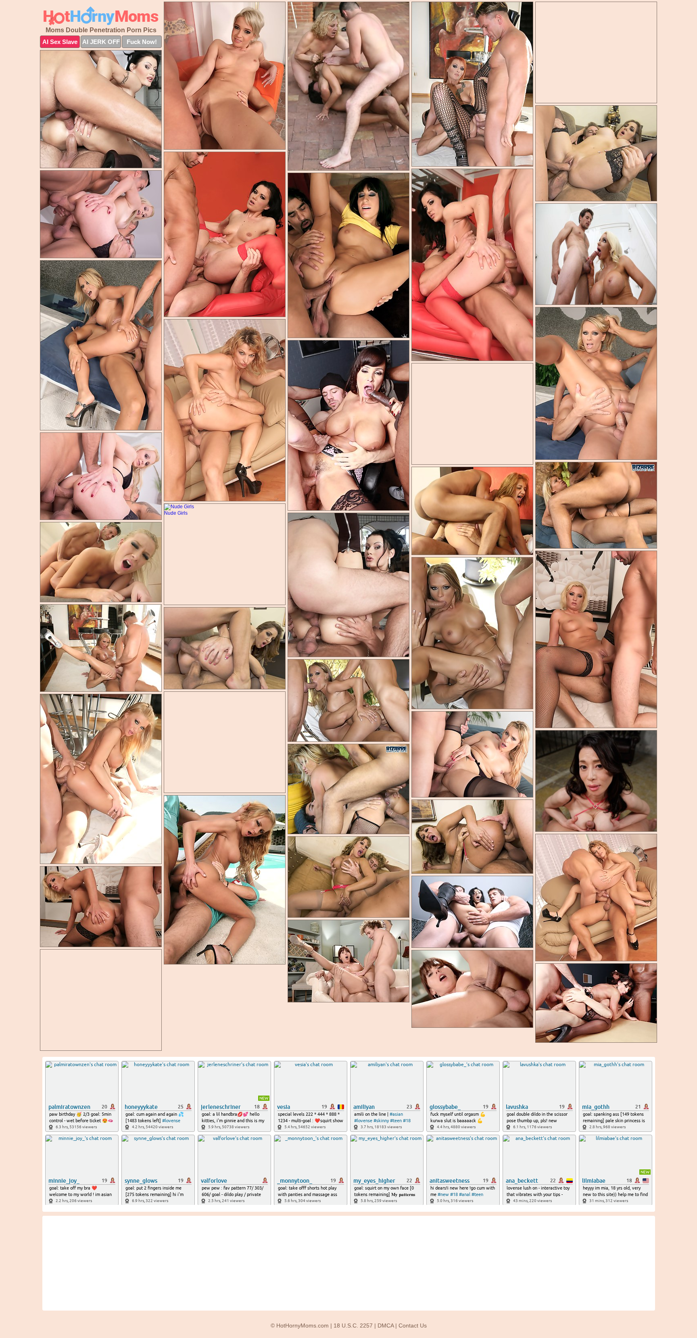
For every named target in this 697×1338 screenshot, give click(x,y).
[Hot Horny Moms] (101, 15)
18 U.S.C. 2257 (353, 1325)
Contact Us (413, 1325)
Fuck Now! (142, 41)
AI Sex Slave (59, 41)
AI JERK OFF (101, 41)
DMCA (386, 1325)
